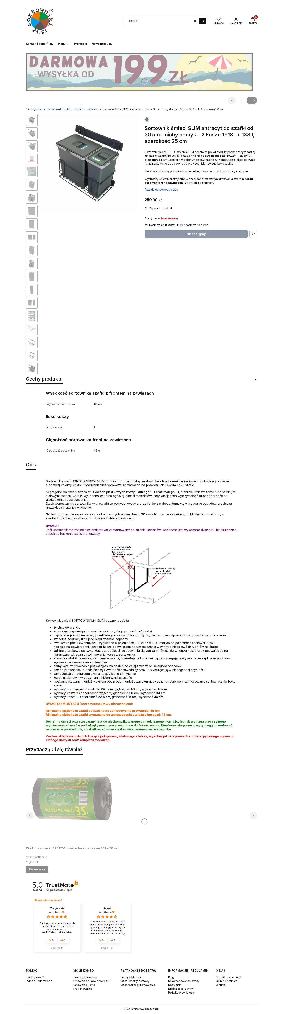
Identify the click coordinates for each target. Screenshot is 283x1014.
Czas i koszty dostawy (135, 981)
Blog (171, 977)
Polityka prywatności (181, 992)
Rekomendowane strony (183, 981)
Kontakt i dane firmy (228, 977)
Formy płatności (131, 977)
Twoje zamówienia (85, 977)
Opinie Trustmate (226, 981)
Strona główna (34, 109)
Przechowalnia (82, 988)
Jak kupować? (35, 977)
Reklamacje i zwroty (181, 988)
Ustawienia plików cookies (90, 981)
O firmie (221, 984)
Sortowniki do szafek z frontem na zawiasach (72, 109)
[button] (202, 21)
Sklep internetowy (140, 1008)
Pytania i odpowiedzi (39, 981)
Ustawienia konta (84, 984)
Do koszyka (37, 869)
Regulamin (174, 984)
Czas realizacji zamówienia (138, 984)
